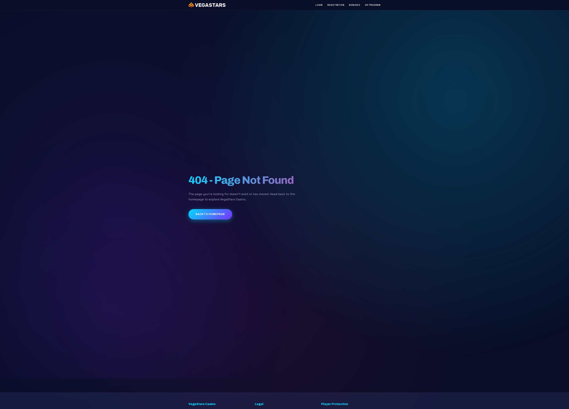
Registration (335, 5)
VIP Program (373, 5)
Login (319, 5)
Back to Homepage (210, 214)
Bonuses (354, 5)
